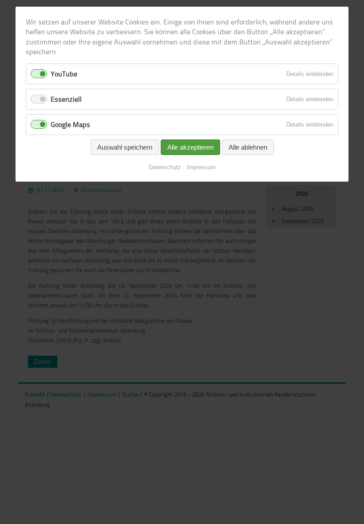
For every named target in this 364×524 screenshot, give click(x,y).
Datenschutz (165, 167)
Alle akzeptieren (190, 147)
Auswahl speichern (124, 147)
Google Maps (70, 124)
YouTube (64, 74)
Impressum (201, 167)
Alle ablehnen (248, 147)
